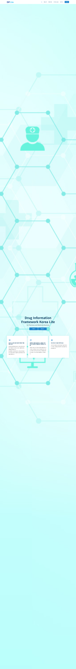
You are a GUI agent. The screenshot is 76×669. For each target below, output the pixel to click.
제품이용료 (50, 2)
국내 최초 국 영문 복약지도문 (57, 343)
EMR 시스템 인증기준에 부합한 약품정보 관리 (16, 343)
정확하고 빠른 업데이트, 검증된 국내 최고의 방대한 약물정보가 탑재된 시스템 (38, 344)
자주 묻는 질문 (56, 2)
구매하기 (33, 328)
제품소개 (45, 2)
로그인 (67, 2)
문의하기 (61, 2)
